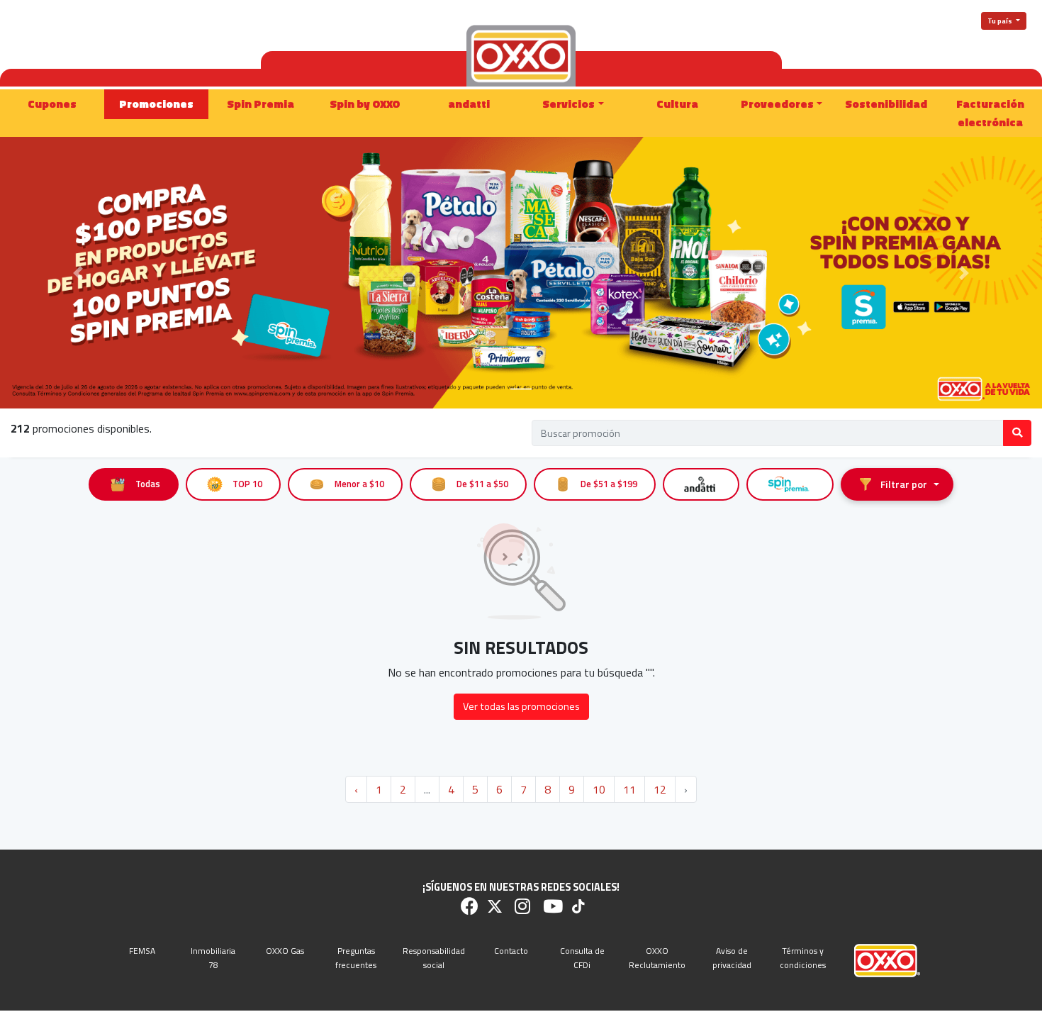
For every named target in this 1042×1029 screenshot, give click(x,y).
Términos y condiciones (803, 957)
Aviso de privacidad (731, 957)
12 (660, 789)
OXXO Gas (285, 950)
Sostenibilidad (886, 103)
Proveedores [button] (777, 103)
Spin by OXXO (365, 103)
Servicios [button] (568, 103)
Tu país (1000, 21)
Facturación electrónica (990, 112)
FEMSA (142, 950)
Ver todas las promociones (521, 706)
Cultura (677, 103)
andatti (469, 103)
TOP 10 (247, 484)
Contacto (511, 950)
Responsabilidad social (434, 957)
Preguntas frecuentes (355, 957)
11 (629, 789)
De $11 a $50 (482, 484)
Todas (147, 484)
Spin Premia (260, 103)
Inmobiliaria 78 (213, 957)
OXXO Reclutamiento (657, 957)
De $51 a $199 (609, 484)
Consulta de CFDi (582, 957)
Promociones (156, 103)
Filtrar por (903, 484)
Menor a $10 (359, 484)
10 (599, 789)
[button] (78, 272)
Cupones (52, 103)
